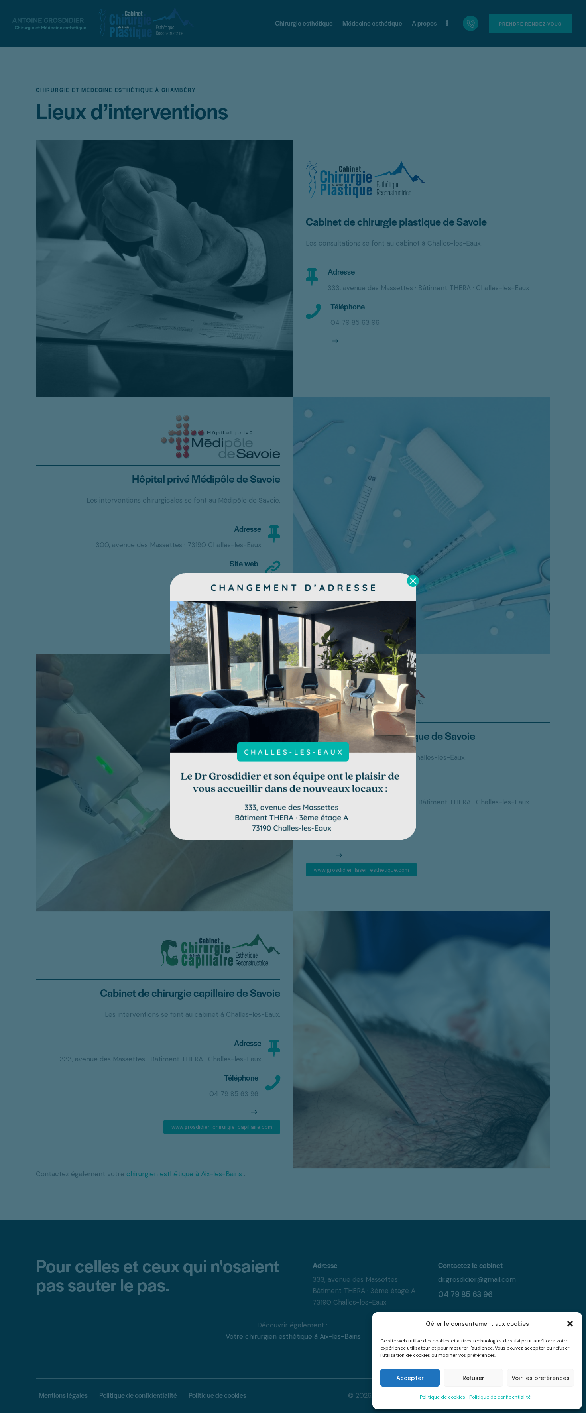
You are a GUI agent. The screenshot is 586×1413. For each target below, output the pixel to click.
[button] (570, 1324)
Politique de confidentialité (500, 1397)
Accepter (410, 1378)
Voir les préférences (540, 1378)
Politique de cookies (442, 1397)
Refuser (473, 1378)
